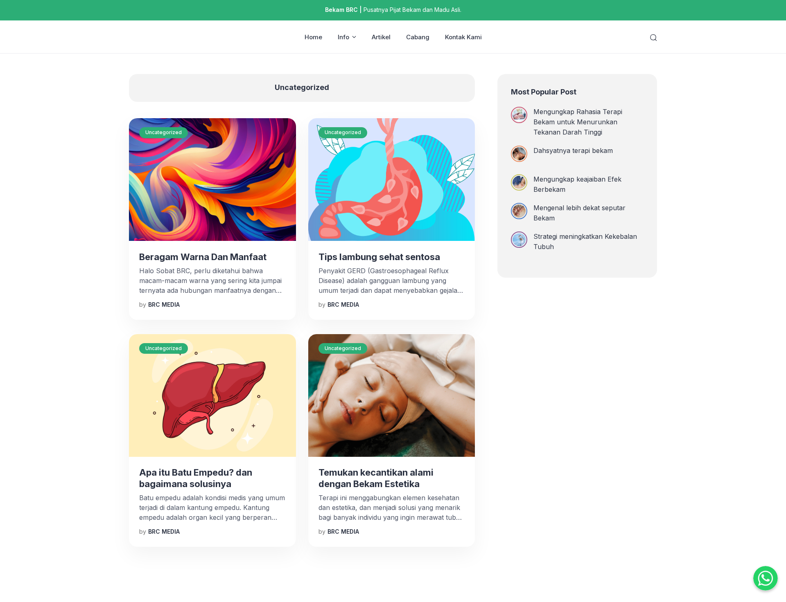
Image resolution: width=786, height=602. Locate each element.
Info (343, 37)
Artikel (381, 37)
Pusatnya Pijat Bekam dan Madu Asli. (393, 9)
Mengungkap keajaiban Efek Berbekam (577, 184)
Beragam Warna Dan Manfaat (203, 257)
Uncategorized (163, 132)
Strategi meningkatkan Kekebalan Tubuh (585, 241)
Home (313, 37)
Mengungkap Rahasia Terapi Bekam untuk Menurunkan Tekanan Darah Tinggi (577, 122)
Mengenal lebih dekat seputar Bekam (579, 213)
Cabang (417, 37)
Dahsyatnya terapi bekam (573, 150)
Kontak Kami (463, 37)
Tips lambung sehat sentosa (379, 257)
